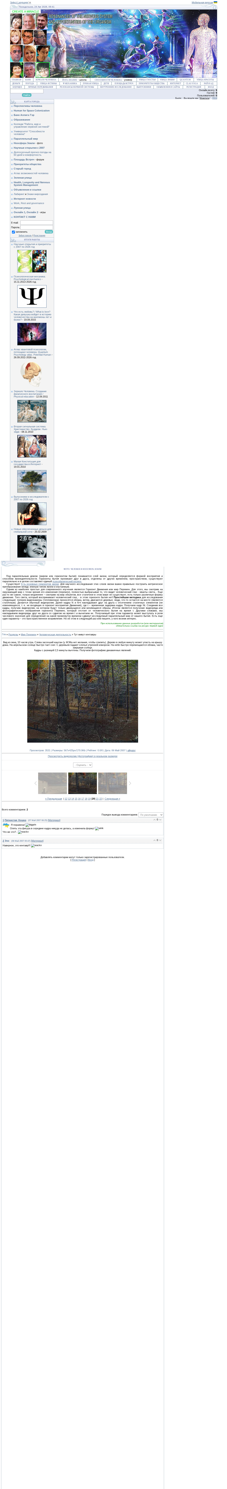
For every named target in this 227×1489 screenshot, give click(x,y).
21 (97, 798)
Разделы (13, 634)
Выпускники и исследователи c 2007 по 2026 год (31, 498)
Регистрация (193, 87)
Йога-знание (69, 80)
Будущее (17, 87)
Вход (211, 87)
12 (66, 798)
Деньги (16, 83)
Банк (28, 80)
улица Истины (48, 83)
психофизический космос (67, 581)
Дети (106, 83)
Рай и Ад (208, 83)
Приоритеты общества (152, 83)
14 (72, 798)
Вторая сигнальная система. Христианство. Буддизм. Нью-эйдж (31, 429)
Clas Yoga (192, 83)
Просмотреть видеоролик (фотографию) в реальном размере (82, 756)
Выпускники (144, 87)
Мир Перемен (28, 634)
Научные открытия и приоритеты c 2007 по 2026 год (32, 245)
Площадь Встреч (124, 83)
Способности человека (108, 80)
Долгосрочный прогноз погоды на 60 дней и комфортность (32, 153)
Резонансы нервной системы (77, 87)
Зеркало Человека (45, 80)
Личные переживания (40, 87)
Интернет (175, 83)
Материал (54, 820)
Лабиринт (19, 194)
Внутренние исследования (115, 87)
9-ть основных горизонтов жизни (40, 584)
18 (86, 798)
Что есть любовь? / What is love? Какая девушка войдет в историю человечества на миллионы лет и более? (32, 315)
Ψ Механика (70, 83)
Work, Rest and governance (29, 203)
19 (89, 798)
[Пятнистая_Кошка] (10, 824)
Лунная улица (91, 83)
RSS (214, 98)
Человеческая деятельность (55, 634)
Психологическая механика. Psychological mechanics (30, 277)
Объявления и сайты (168, 87)
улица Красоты (205, 80)
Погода (29, 83)
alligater (131, 750)
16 (79, 798)
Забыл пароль (25, 235)
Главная (16, 80)
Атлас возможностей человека (31, 173)
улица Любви (167, 80)
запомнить (21, 231)
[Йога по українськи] (215, 2)
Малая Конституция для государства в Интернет (27, 462)
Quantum (185, 80)
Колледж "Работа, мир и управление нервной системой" (31, 125)
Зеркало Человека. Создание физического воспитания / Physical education (30, 394)
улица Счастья (147, 80)
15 (76, 798)
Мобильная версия (202, 2)
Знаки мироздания (37, 194)
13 (69, 798)
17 (82, 798)
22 (100, 798)
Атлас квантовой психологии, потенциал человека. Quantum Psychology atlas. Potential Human (32, 352)
